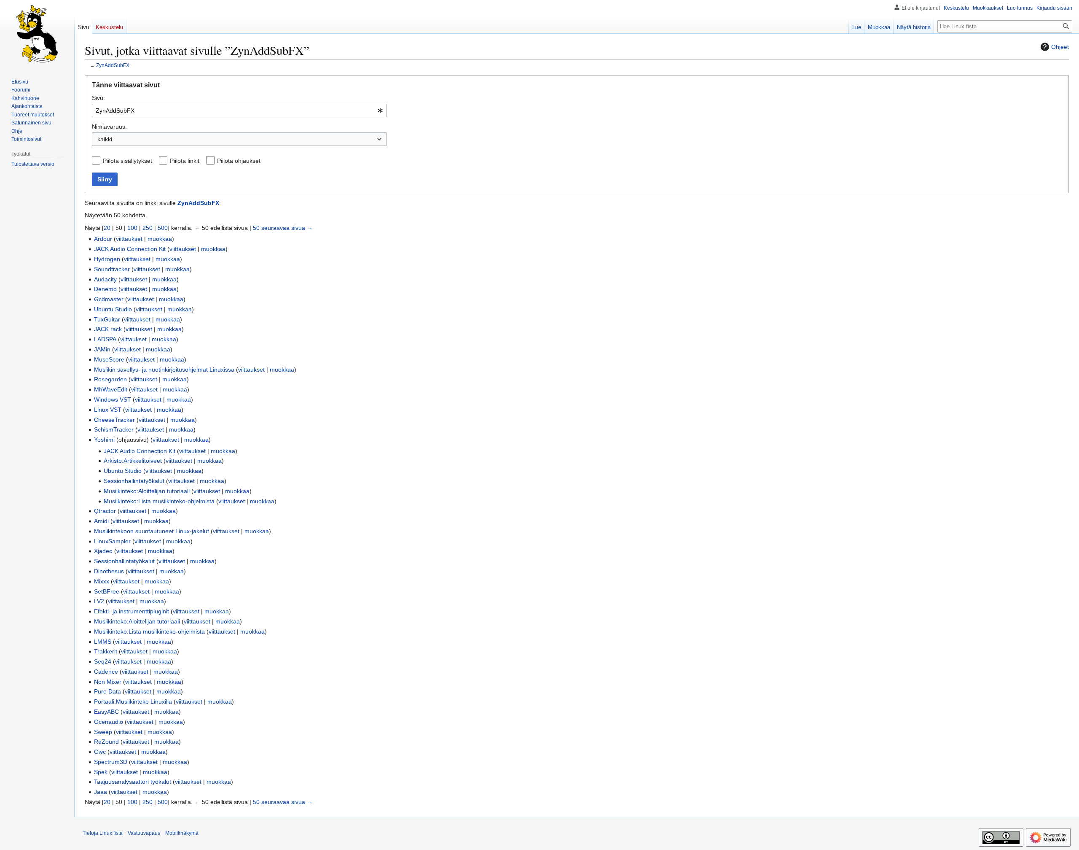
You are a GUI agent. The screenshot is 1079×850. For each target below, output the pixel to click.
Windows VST (112, 399)
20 (107, 227)
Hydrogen (107, 259)
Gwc (100, 751)
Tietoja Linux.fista (103, 833)
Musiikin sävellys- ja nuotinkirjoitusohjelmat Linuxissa (164, 369)
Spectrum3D (110, 761)
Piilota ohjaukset (238, 160)
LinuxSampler (112, 541)
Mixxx (101, 581)
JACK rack (108, 329)
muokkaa (160, 238)
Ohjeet (1060, 46)
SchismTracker (114, 429)
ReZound (106, 741)
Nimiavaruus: (109, 126)
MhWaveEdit (110, 389)
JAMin (102, 349)
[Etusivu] (37, 33)
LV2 (99, 601)
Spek (100, 772)
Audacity (105, 279)
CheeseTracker (114, 419)
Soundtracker (112, 269)
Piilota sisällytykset (127, 160)
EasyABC (106, 711)
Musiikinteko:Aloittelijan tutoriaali (147, 491)
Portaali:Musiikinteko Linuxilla (133, 701)
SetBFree (106, 591)
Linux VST (107, 409)
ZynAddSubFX (112, 65)
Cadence (106, 671)
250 (147, 227)
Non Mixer (107, 681)
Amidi (101, 521)
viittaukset (129, 238)
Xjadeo (103, 551)
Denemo (105, 289)
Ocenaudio (108, 721)
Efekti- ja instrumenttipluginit (131, 611)
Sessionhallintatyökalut (134, 481)
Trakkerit (105, 651)
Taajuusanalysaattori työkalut (132, 781)
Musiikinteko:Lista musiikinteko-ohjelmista (159, 501)
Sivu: (98, 97)
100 (132, 227)
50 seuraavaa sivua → (283, 227)
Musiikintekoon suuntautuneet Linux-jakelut (151, 531)
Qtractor (105, 510)
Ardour (103, 238)
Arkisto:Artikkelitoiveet (133, 460)
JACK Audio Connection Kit (130, 249)
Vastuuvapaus (144, 833)
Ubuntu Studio (113, 309)
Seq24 (102, 661)
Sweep (103, 732)
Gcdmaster (108, 299)
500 (163, 227)
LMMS (102, 641)
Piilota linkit (184, 160)
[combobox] (239, 110)
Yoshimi (104, 439)
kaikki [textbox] (104, 139)
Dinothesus (109, 571)
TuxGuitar (107, 319)
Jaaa (100, 791)
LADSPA (105, 339)
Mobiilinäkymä (182, 833)
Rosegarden (110, 379)
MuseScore (109, 359)
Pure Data (107, 691)
